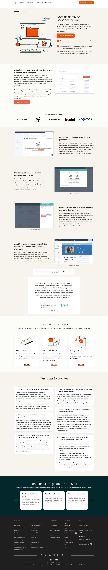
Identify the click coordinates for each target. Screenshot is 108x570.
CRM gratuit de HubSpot (19, 527)
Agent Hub (16, 530)
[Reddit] (62, 555)
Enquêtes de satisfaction (36, 542)
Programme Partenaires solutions (86, 541)
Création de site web (18, 549)
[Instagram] (45, 555)
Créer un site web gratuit (87, 2)
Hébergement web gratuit (19, 537)
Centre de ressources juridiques (29, 565)
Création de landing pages (20, 540)
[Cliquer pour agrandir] (74, 81)
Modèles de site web (54, 540)
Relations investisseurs (71, 532)
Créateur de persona (54, 532)
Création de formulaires (19, 542)
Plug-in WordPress (54, 535)
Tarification (40, 2)
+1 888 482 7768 (54, 273)
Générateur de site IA (18, 535)
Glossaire (66, 537)
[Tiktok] (67, 555)
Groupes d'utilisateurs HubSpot (85, 531)
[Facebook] (41, 555)
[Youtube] (50, 555)
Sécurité (58, 565)
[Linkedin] (58, 555)
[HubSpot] (15, 3)
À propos (66, 523)
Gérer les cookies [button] (82, 565)
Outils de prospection (35, 525)
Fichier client (33, 537)
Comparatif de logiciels (55, 537)
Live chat (33, 544)
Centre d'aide (82, 523)
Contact (66, 547)
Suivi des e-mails (34, 530)
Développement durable (70, 544)
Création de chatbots (35, 532)
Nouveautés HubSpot (69, 542)
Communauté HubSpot (84, 527)
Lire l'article (27, 364)
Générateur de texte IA (19, 532)
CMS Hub (16, 11)
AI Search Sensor (53, 527)
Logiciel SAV (33, 540)
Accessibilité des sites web (69, 565)
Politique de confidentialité (46, 565)
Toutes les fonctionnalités (19, 523)
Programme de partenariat (84, 539)
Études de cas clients (83, 525)
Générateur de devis (35, 535)
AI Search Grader (53, 525)
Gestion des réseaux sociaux (37, 523)
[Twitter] (54, 555)
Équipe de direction (69, 527)
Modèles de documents (55, 530)
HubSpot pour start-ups (85, 544)
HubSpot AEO (17, 525)
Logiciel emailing (18, 544)
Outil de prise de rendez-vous (37, 527)
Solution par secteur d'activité (37, 547)
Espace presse (68, 540)
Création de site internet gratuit (29, 495)
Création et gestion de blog (20, 547)
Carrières (68, 525)
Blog (65, 535)
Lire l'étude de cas (54, 311)
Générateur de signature (55, 523)
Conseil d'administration (70, 530)
